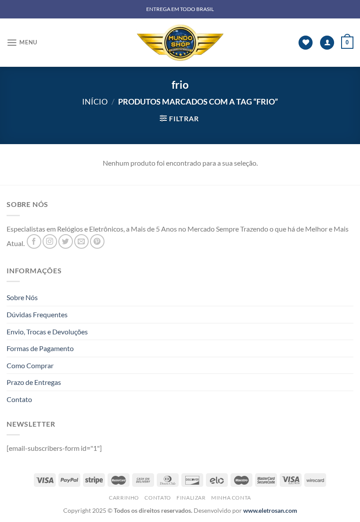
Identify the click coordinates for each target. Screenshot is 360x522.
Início (95, 101)
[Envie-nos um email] (81, 241)
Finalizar (191, 497)
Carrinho (124, 497)
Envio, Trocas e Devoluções (47, 331)
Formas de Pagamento (40, 348)
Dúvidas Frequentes (37, 314)
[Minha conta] (327, 43)
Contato (19, 399)
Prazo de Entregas (34, 382)
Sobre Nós (22, 297)
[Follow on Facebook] (34, 241)
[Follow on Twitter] (65, 241)
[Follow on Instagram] (50, 241)
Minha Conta (231, 497)
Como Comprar (30, 365)
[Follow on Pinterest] (97, 241)
